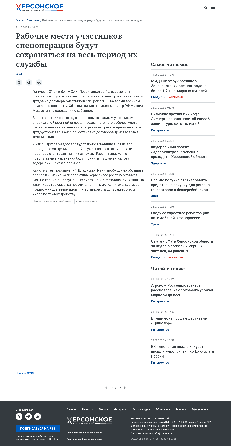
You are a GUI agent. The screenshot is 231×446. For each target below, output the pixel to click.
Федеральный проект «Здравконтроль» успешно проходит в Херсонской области (179, 152)
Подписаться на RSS (37, 428)
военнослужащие (87, 201)
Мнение (181, 409)
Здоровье (158, 163)
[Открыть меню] (213, 8)
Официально (200, 409)
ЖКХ (154, 196)
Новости (34, 20)
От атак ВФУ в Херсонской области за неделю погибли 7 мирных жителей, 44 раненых (182, 246)
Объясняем (163, 409)
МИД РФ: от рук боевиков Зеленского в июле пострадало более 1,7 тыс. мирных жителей (179, 86)
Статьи (103, 409)
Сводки (156, 97)
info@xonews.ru (163, 433)
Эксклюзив (175, 97)
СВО (19, 74)
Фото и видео (141, 409)
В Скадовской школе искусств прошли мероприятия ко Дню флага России (182, 351)
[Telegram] (29, 82)
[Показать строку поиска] (206, 8)
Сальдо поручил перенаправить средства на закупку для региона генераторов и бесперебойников (180, 185)
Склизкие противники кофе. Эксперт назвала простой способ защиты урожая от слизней (180, 119)
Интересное (160, 130)
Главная (21, 20)
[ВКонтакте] (39, 82)
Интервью (120, 409)
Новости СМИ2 (25, 373)
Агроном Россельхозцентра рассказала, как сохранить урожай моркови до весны (182, 290)
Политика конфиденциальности (84, 439)
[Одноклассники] (19, 82)
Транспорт (159, 224)
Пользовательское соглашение (84, 432)
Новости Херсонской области (52, 201)
